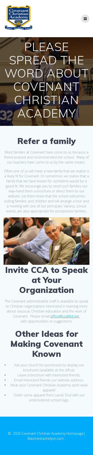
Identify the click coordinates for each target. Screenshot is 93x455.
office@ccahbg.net (65, 316)
